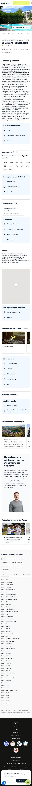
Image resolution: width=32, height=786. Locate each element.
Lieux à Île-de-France (7, 658)
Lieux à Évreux (5, 685)
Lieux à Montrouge (6, 582)
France (10, 780)
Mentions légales (16, 757)
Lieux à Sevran (5, 656)
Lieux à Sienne (5, 665)
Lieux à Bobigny (6, 614)
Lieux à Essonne (6, 668)
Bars (19, 559)
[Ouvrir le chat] (28, 782)
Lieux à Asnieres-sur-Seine (9, 599)
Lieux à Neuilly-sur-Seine (8, 597)
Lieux (4, 559)
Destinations (6, 569)
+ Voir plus (5, 704)
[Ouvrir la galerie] (16, 18)
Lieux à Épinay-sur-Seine (8, 633)
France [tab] (5, 574)
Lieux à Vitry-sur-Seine (7, 609)
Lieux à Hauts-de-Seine (8, 606)
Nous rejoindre (16, 738)
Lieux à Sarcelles (6, 653)
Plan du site (16, 732)
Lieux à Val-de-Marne (7, 619)
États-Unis (22, 780)
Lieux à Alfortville (6, 604)
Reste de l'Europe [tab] (15, 574)
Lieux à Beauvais (6, 680)
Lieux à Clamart (5, 624)
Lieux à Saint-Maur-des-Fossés (10, 638)
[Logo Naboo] (5, 3)
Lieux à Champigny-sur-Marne (10, 646)
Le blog (16, 729)
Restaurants (5, 562)
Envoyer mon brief (22, 3)
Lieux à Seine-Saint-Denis (8, 621)
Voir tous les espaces (23, 152)
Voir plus (25, 328)
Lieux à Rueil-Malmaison (8, 641)
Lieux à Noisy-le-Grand (8, 648)
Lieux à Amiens (5, 700)
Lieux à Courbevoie (7, 602)
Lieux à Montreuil (6, 592)
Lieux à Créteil (5, 629)
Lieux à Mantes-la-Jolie (8, 678)
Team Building (11, 559)
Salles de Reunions (7, 566)
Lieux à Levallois (6, 587)
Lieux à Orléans (5, 692)
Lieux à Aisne (5, 697)
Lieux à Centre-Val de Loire (9, 690)
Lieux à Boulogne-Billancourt (9, 611)
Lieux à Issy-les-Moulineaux (9, 594)
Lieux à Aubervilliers (7, 584)
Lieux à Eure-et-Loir (7, 683)
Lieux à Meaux (5, 670)
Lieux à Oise (4, 675)
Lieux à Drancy (5, 626)
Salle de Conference (16, 562)
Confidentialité (16, 760)
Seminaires (18, 566)
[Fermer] (28, 772)
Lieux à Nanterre (6, 636)
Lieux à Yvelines (5, 663)
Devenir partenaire (16, 723)
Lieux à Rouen (5, 695)
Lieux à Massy (5, 651)
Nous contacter (16, 735)
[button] (4, 783)
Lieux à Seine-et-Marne (8, 673)
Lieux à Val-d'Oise (6, 660)
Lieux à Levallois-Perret (8, 589)
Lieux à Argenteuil (6, 643)
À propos (16, 726)
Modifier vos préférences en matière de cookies (16, 766)
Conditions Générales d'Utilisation (16, 763)
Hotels (25, 559)
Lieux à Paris (5, 579)
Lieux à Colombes (6, 631)
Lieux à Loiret (5, 687)
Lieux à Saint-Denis (7, 616)
